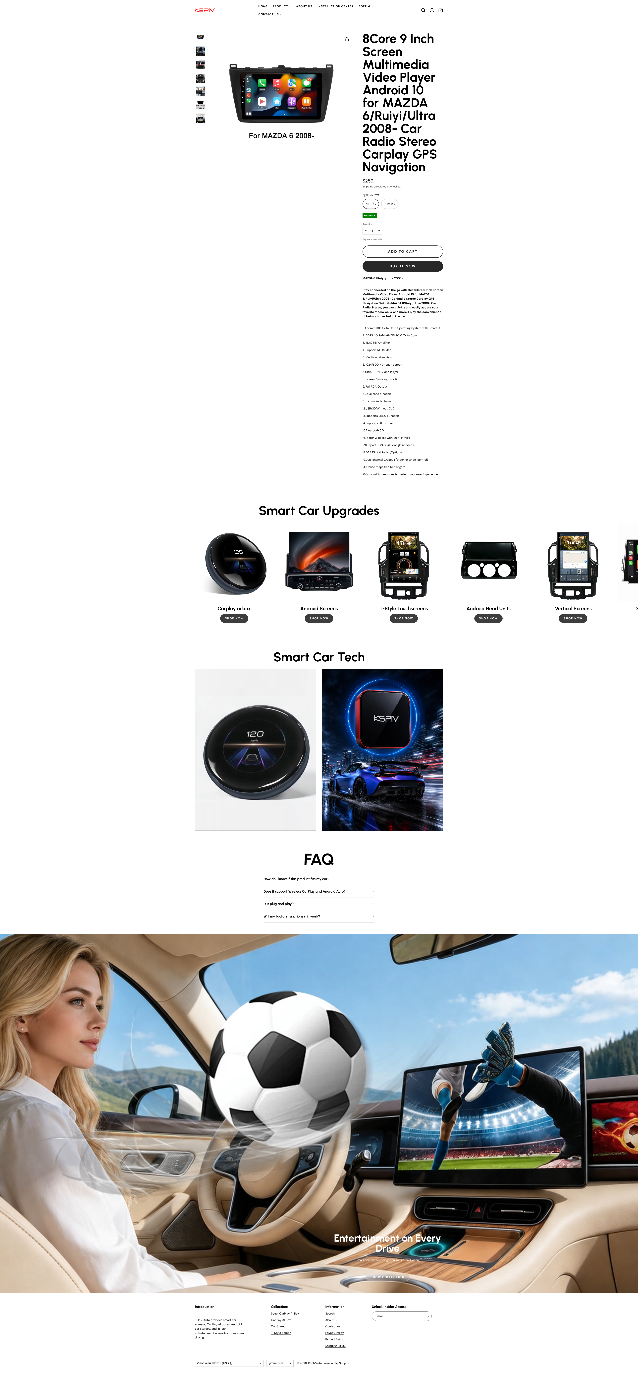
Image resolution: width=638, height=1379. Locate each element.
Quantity (367, 224)
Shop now (403, 618)
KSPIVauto (315, 1364)
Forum (364, 6)
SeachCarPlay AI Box (285, 1314)
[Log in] (431, 10)
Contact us (268, 14)
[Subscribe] (428, 1316)
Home (263, 6)
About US (331, 1320)
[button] (423, 10)
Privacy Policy (334, 1333)
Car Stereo (278, 1327)
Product (280, 6)
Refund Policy (334, 1340)
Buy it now (403, 266)
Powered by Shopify (336, 1364)
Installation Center (336, 6)
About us (304, 6)
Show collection (388, 1277)
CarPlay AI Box (281, 1320)
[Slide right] (443, 575)
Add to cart (403, 251)
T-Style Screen (281, 1333)
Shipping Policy (335, 1346)
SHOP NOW (234, 618)
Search (330, 1314)
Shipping (368, 186)
